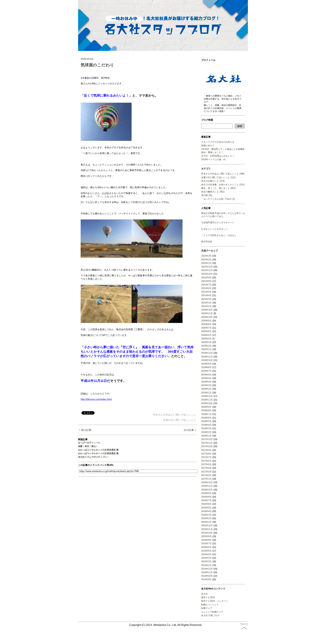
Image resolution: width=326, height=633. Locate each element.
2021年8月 (206, 281)
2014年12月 (207, 568)
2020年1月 (206, 349)
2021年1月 (206, 306)
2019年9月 (206, 363)
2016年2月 (206, 518)
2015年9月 (206, 536)
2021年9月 (206, 277)
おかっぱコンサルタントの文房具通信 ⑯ (98, 450)
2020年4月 (206, 338)
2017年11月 (207, 443)
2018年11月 (207, 399)
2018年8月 (206, 410)
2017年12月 (207, 439)
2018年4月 (206, 425)
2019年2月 (206, 389)
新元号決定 (206, 241)
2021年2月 (206, 302)
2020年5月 (206, 335)
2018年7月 (206, 414)
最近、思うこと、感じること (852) (218, 188)
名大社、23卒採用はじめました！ (217, 156)
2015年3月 (206, 558)
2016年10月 (207, 489)
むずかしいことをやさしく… (215, 229)
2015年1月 (206, 565)
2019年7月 (206, 371)
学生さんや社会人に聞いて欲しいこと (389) (222, 173)
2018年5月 (206, 421)
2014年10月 (207, 576)
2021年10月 (207, 274)
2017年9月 (206, 450)
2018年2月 (206, 432)
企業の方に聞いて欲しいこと (179, 419)
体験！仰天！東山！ (88, 446)
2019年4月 (206, 381)
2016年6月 (206, 504)
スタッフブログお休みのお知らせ (217, 142)
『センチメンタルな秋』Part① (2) (218, 199)
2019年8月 (206, 367)
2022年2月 (206, 259)
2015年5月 (206, 551)
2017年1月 (206, 479)
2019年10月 (207, 360)
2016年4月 (206, 511)
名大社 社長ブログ (210, 615)
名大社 (204, 594)
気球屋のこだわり (97, 65)
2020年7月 (206, 328)
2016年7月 (206, 500)
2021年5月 (206, 292)
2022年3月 (206, 256)
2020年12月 (207, 310)
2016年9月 (206, 493)
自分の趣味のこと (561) (212, 191)
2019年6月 (206, 374)
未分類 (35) (206, 195)
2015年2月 (206, 561)
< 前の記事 (85, 430)
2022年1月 (206, 263)
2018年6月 (206, 417)
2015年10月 (207, 533)
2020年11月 (207, 313)
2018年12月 (207, 396)
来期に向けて (207, 145)
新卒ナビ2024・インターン (214, 601)
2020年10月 (207, 317)
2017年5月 (206, 464)
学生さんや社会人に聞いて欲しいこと (174, 414)
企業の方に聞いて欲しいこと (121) (218, 177)
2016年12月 (207, 482)
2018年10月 (207, 403)
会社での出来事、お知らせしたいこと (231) (222, 184)
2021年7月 (206, 284)
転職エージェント (210, 604)
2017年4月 (206, 468)
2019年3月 (206, 385)
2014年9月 (206, 579)
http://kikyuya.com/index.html (96, 399)
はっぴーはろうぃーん (89, 442)
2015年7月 (206, 543)
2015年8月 (206, 540)
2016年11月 (207, 486)
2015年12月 (207, 525)
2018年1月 (206, 435)
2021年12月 (207, 266)
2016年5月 (206, 507)
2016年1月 (206, 522)
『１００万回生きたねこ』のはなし (219, 235)
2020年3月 (206, 342)
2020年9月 (206, 320)
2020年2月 (206, 346)
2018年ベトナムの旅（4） (214, 159)
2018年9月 (206, 407)
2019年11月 (207, 356)
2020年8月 (206, 324)
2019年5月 (206, 378)
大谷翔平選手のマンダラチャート (217, 222)
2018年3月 (206, 428)
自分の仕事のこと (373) (212, 181)
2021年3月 (206, 299)
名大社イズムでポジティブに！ (93, 457)
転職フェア (206, 608)
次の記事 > (190, 430)
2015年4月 (206, 554)
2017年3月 (206, 471)
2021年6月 (206, 288)
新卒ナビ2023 (208, 597)
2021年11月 (207, 270)
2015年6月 (206, 547)
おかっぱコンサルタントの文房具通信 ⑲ (98, 453)
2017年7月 (206, 457)
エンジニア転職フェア (212, 612)
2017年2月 (206, 475)
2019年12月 (207, 353)
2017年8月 (206, 453)
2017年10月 (207, 446)
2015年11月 (207, 529)
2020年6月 (206, 331)
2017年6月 (206, 461)
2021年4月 (206, 295)
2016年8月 (206, 497)
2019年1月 (206, 392)
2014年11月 (207, 572)
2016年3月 (206, 515)
